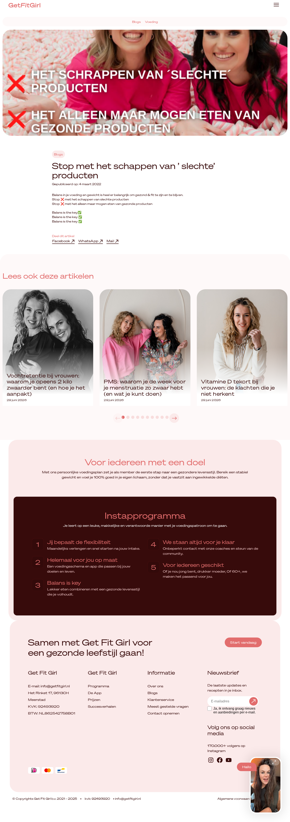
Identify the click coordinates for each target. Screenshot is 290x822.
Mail (111, 241)
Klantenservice (161, 699)
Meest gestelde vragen (168, 706)
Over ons (155, 686)
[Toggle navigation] (276, 5)
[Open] (274, 762)
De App (94, 693)
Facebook (61, 241)
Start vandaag (243, 642)
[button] (174, 418)
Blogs (136, 22)
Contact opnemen (163, 713)
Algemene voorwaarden (236, 799)
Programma (98, 686)
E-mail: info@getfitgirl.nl (49, 686)
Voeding (151, 22)
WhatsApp (88, 241)
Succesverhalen (102, 706)
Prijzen (94, 699)
